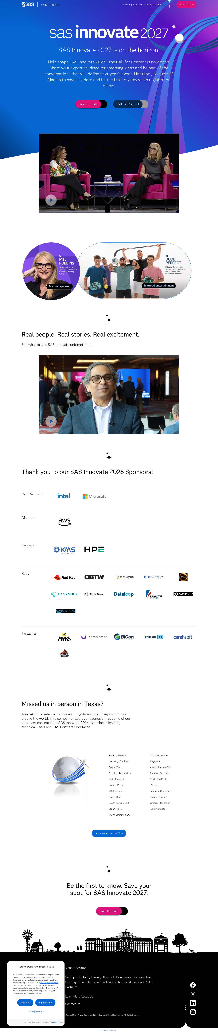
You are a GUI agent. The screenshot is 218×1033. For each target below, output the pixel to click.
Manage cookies (36, 1011)
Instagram (193, 1012)
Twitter (193, 994)
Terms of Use (71, 1015)
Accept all (25, 1002)
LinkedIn (193, 1003)
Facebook (193, 985)
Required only (45, 1002)
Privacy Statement (85, 1015)
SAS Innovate (50, 5)
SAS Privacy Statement (49, 982)
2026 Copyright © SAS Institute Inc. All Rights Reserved (117, 1015)
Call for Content (153, 4)
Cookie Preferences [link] (109, 1030)
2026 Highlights (131, 4)
